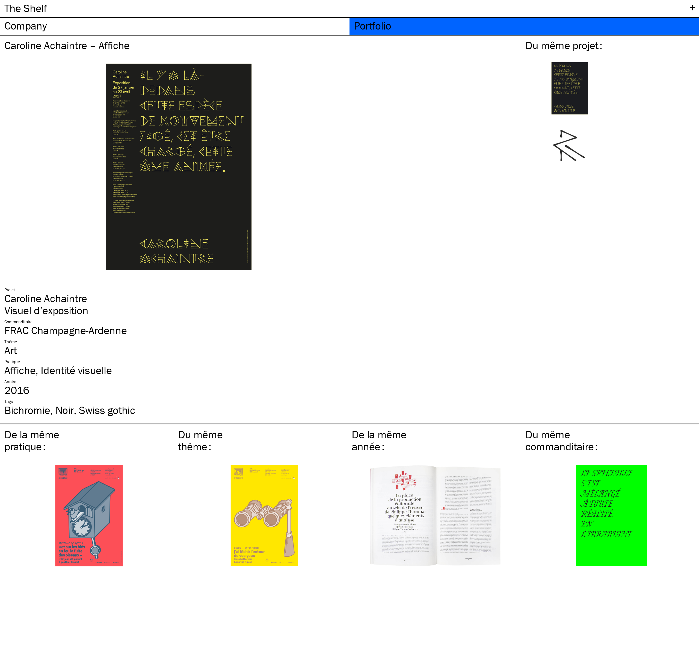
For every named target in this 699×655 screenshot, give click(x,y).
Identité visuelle (76, 370)
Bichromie (27, 410)
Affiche (19, 370)
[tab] (175, 26)
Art (10, 350)
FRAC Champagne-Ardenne (65, 330)
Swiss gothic (107, 410)
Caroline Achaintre (45, 298)
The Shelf (25, 8)
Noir (64, 410)
